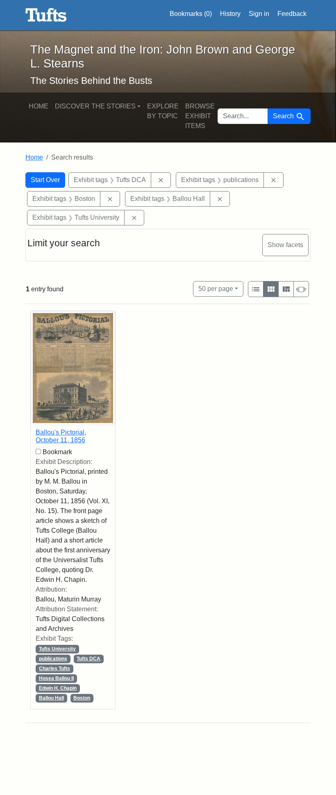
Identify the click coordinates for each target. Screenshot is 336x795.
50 (215, 288)
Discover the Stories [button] (95, 106)
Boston (81, 698)
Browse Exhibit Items (200, 116)
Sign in (259, 13)
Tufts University (57, 649)
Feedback (291, 13)
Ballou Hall (51, 698)
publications (53, 659)
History (230, 13)
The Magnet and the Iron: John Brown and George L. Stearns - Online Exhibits (46, 15)
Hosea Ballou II (56, 678)
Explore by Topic (163, 111)
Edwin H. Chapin (58, 688)
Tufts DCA (88, 659)
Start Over (45, 179)
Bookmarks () (191, 13)
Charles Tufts (54, 668)
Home (38, 106)
